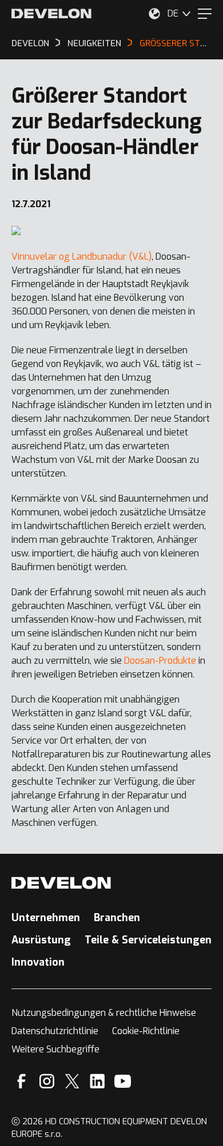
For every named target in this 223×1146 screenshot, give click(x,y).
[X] (72, 1081)
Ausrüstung (41, 940)
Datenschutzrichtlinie (54, 1031)
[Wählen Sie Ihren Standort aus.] (154, 13)
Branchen (117, 918)
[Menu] (205, 13)
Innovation (38, 962)
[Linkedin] (97, 1081)
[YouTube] (123, 1081)
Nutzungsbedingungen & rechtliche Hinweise (103, 1013)
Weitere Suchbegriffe (55, 1049)
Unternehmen (45, 918)
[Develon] (51, 14)
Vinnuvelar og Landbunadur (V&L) (81, 257)
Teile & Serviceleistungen (148, 940)
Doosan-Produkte (160, 661)
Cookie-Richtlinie (146, 1031)
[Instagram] (47, 1081)
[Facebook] (21, 1081)
